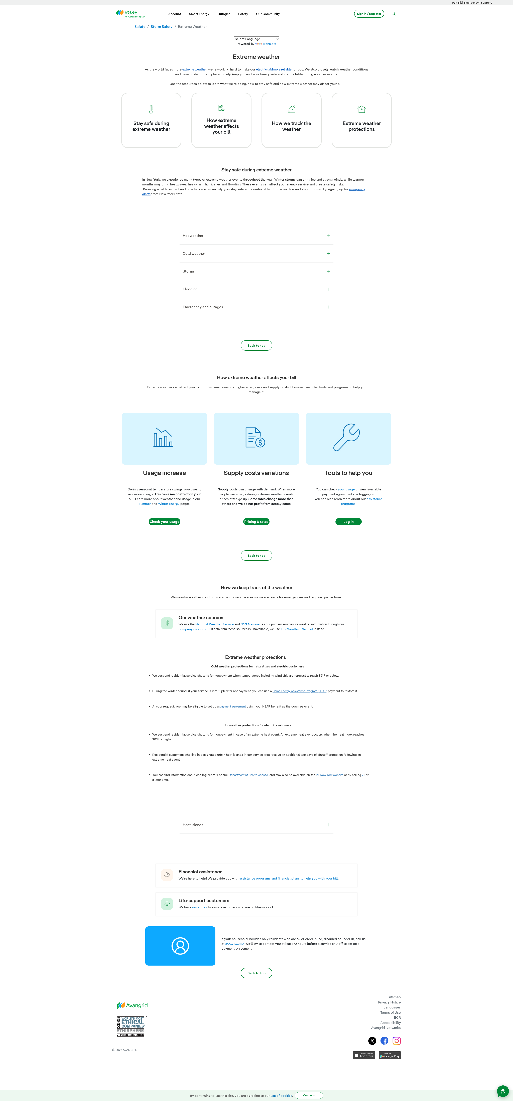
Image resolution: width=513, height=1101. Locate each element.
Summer (144, 504)
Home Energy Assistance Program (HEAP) (300, 691)
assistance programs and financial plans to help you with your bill (288, 878)
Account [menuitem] (174, 14)
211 (363, 775)
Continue (309, 1095)
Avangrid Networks (386, 1028)
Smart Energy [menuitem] (199, 14)
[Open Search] (393, 13)
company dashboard (194, 629)
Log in (348, 521)
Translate (270, 44)
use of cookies (281, 1096)
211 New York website (329, 775)
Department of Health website (248, 775)
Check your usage (164, 521)
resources (199, 907)
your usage (346, 489)
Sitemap (394, 997)
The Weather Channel (297, 629)
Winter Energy (169, 504)
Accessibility (390, 1022)
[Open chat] (503, 1091)
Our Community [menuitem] (268, 14)
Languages (392, 1007)
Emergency (471, 2)
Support (486, 2)
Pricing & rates (256, 521)
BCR (397, 1017)
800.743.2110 (234, 944)
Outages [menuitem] (223, 14)
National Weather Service (214, 624)
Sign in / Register (369, 14)
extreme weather (194, 69)
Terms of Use (390, 1012)
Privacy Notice (389, 1002)
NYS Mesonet (251, 624)
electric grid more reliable (274, 69)
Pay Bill (457, 2)
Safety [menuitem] (243, 14)
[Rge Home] (131, 13)
